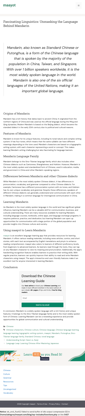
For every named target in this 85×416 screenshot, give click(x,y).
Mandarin (56, 333)
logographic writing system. (31, 333)
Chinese (10, 326)
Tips (5, 385)
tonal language (48, 336)
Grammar (7, 378)
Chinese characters (15, 330)
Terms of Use (42, 404)
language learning (10, 333)
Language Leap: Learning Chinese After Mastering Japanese (32, 343)
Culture (6, 374)
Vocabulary (8, 393)
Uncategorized (9, 389)
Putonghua (65, 333)
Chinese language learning (67, 330)
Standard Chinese (33, 336)
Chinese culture (31, 330)
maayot (6, 235)
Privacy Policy (54, 404)
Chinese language (47, 330)
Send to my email (42, 305)
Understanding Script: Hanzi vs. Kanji (22, 340)
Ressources (8, 381)
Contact (65, 404)
